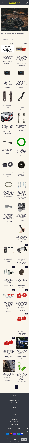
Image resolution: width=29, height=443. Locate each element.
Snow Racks (14, 402)
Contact (14, 409)
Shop (14, 395)
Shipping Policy (14, 424)
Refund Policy (14, 417)
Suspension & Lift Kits (14, 400)
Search (14, 414)
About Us (14, 405)
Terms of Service (14, 421)
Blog (14, 407)
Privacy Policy (14, 419)
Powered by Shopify (14, 441)
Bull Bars (14, 398)
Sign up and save (14, 428)
